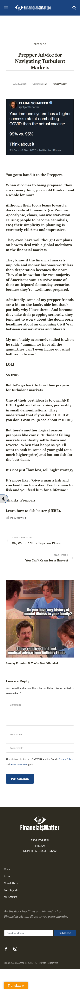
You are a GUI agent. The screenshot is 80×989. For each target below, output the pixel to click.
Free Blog (40, 44)
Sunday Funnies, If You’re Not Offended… (33, 663)
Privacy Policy (65, 759)
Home (7, 869)
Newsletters (11, 883)
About (7, 876)
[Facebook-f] (6, 949)
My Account (10, 897)
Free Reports (11, 890)
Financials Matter (14, 963)
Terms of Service (18, 764)
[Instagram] (15, 949)
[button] (4, 499)
